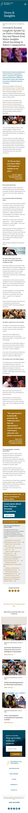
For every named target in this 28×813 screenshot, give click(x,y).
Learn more (9, 515)
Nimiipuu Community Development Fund (11, 569)
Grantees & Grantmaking (9, 24)
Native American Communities (13, 604)
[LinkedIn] (17, 808)
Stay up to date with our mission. (13, 741)
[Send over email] (18, 591)
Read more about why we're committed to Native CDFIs (12, 496)
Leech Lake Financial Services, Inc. (12, 552)
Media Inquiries (14, 773)
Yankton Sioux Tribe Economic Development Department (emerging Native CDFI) (12, 578)
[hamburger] (25, 4)
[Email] (19, 808)
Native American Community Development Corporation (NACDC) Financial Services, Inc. (12, 557)
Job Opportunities (14, 768)
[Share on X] (13, 591)
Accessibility (14, 784)
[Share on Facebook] (10, 591)
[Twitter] (11, 808)
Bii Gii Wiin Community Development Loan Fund (12, 541)
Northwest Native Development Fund (11, 572)
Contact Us (14, 790)
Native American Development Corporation (13, 563)
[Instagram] (14, 808)
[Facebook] (9, 808)
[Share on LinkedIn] (15, 591)
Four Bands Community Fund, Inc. (12, 548)
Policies (14, 779)
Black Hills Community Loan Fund (12, 545)
